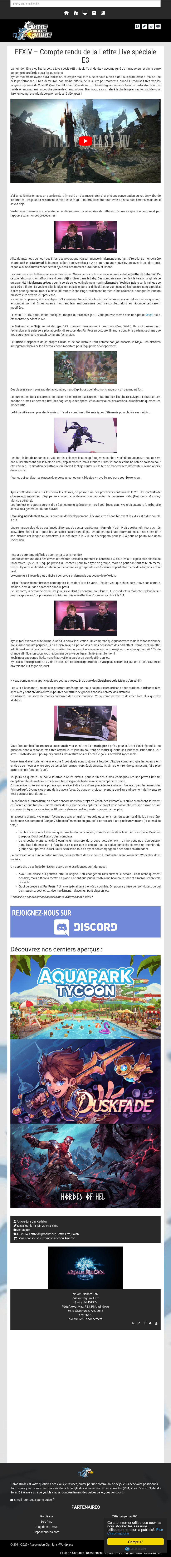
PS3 (87, 1306)
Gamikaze (46, 1516)
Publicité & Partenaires (119, 1552)
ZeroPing (46, 1521)
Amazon (69, 1238)
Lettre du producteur (42, 1234)
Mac (80, 1306)
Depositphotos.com (46, 1532)
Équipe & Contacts (72, 1552)
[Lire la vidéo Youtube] (85, 141)
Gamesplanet (51, 1238)
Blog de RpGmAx (46, 1526)
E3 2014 (22, 1234)
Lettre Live (63, 1234)
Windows (103, 1306)
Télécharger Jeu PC (124, 1516)
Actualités (23, 1230)
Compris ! (135, 1541)
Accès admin (152, 1552)
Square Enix (90, 1294)
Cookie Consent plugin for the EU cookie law (135, 1549)
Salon (75, 1234)
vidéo (149, 315)
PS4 (93, 1306)
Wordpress (66, 1544)
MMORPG (90, 1302)
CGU (139, 1552)
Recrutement (94, 1552)
